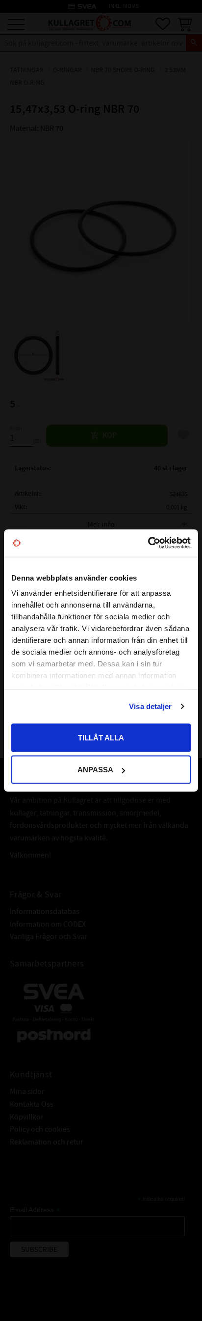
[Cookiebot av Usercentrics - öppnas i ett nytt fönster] (148, 543)
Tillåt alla (101, 737)
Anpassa (95, 769)
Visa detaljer (150, 706)
